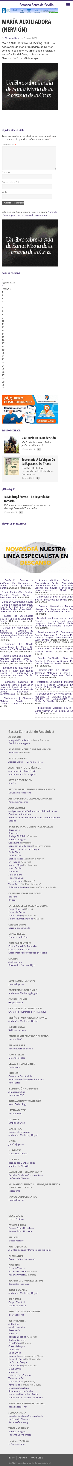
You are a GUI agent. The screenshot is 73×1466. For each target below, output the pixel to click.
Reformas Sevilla (17, 1305)
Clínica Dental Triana (19, 949)
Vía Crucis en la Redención (39, 438)
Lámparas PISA (16, 1095)
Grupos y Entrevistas (19, 1131)
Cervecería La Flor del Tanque (23, 849)
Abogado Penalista (18, 740)
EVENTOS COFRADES (12, 430)
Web (4, 192)
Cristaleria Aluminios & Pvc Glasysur (27, 1011)
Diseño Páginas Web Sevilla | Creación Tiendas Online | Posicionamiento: (16, 595)
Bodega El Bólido (17, 836)
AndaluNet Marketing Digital (23, 993)
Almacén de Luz (16, 1091)
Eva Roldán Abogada (19, 743)
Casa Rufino (14, 842)
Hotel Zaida (14, 1082)
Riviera (12, 899)
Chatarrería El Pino (18, 937)
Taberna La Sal (16, 877)
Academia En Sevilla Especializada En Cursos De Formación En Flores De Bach (16, 647)
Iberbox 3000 (15, 1039)
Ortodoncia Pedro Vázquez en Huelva (27, 952)
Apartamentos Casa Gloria (22, 771)
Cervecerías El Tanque (20, 845)
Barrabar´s (14, 829)
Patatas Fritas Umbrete (20, 1231)
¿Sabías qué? (8, 489)
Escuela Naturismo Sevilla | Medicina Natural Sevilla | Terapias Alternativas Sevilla (16, 659)
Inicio (11, 1457)
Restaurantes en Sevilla (20, 1391)
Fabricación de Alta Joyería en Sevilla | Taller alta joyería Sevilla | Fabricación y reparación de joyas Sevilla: (16, 672)
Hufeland (13, 752)
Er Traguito (14, 861)
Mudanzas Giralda (18, 1153)
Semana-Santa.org (18, 1422)
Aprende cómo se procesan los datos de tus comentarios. (29, 213)
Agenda (23, 1457)
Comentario (9, 144)
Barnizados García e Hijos (21, 965)
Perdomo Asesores (18, 801)
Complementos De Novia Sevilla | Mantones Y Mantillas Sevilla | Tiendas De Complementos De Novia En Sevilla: (54, 697)
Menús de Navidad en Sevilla (23, 1394)
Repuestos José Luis (18, 1283)
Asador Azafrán (16, 1327)
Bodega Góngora (17, 839)
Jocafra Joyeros (16, 984)
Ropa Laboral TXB (17, 1406)
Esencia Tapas (15, 858)
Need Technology (17, 1104)
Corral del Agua (16, 1346)
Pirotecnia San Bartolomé (21, 1259)
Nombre (6, 172)
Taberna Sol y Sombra (19, 1375)
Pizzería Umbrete (17, 1271)
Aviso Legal (37, 1457)
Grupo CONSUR (16, 1302)
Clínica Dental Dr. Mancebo (22, 946)
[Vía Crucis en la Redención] (11, 452)
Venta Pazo (14, 884)
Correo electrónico (11, 182)
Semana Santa (12, 38)
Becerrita (13, 833)
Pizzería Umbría (16, 1274)
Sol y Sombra (15, 874)
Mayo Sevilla (15, 868)
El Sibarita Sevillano (18, 887)
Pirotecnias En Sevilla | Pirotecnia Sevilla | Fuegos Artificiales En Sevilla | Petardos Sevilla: (54, 685)
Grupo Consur (15, 1002)
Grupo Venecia (16, 909)
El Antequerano (16, 1444)
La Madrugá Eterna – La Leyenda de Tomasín (27, 499)
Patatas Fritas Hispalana (21, 1228)
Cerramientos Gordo (19, 927)
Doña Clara (14, 852)
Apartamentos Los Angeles (22, 774)
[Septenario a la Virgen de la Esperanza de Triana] (11, 473)
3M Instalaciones (17, 1030)
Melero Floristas (16, 1057)
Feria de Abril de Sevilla (20, 1048)
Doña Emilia (14, 855)
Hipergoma (14, 1190)
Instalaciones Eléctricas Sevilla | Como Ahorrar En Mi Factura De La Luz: (54, 710)
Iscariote (12, 896)
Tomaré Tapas (16, 881)
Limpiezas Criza (16, 1122)
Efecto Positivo (16, 1219)
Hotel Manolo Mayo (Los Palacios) (26, 1079)
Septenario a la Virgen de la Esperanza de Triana (38, 461)
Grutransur (14, 1067)
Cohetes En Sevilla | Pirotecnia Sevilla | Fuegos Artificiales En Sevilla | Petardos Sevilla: (54, 661)
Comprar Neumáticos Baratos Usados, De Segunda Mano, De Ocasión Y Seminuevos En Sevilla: (54, 609)
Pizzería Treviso (16, 1268)
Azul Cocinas (15, 961)
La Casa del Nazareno (19, 792)
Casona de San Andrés (20, 1076)
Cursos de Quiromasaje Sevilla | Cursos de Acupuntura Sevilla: (16, 619)
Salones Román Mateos (20, 918)
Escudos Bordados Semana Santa (25, 1175)
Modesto (13, 871)
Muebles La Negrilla (18, 1166)
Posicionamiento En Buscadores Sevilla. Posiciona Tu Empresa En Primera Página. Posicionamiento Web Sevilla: (54, 636)
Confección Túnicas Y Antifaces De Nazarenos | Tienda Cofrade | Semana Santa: (16, 584)
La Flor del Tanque (18, 1362)
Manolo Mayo (15, 865)
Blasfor (12, 783)
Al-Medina (13, 1324)
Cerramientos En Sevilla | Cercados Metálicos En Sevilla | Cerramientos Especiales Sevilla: (54, 673)
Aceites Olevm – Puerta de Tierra (25, 761)
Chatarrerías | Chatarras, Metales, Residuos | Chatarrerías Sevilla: (16, 701)
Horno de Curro (16, 912)
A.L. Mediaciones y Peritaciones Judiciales (29, 1249)
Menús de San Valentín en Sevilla (25, 1397)
